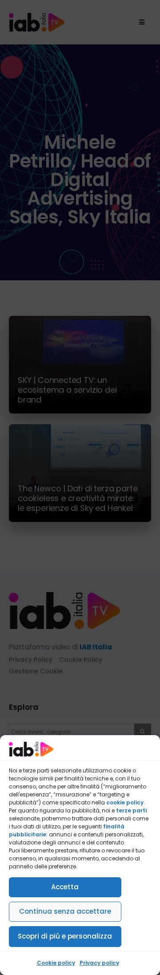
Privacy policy (99, 963)
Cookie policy (56, 963)
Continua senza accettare (65, 911)
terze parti (131, 810)
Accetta (65, 886)
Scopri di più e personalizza (65, 936)
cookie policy (125, 802)
